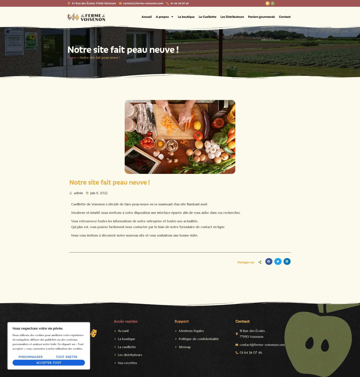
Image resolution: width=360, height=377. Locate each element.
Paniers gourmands (261, 16)
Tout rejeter (66, 357)
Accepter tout (48, 362)
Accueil (147, 16)
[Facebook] (268, 3)
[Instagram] (273, 3)
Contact (285, 16)
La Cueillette (207, 16)
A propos (162, 16)
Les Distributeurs (232, 16)
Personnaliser (31, 357)
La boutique (186, 16)
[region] (49, 345)
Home (72, 58)
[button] (268, 261)
